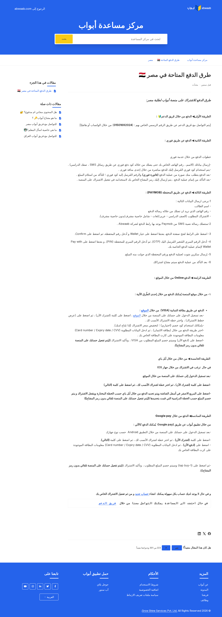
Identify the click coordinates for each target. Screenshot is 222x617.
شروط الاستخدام (149, 584)
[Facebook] (209, 533)
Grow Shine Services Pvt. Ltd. (159, 610)
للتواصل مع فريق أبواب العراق (40, 136)
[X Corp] (204, 533)
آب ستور (103, 589)
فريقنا (205, 595)
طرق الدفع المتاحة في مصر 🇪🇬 (34, 90)
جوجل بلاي (102, 584)
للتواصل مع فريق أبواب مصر (41, 124)
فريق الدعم (107, 503)
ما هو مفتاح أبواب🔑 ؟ (44, 118)
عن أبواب (203, 584)
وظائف (204, 600)
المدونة (204, 589)
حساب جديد (142, 494)
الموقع (145, 310)
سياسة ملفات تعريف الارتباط (142, 595)
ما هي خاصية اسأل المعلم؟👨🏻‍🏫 (40, 130)
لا (166, 547)
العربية (50, 597)
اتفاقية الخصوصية (148, 589)
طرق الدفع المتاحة (170, 59)
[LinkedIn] (199, 533)
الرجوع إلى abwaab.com (30, 8)
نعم (176, 547)
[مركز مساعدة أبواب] (199, 10)
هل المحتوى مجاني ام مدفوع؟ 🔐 (38, 112)
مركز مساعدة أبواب (197, 60)
